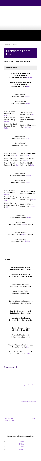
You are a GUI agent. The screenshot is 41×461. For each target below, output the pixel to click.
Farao (28, 86)
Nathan (6, 128)
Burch (26, 160)
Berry (32, 114)
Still (7, 207)
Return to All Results (11, 45)
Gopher (32, 165)
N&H (17, 165)
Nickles (33, 206)
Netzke (29, 354)
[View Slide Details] (21, 20)
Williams (27, 103)
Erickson (27, 241)
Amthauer (29, 77)
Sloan (27, 155)
